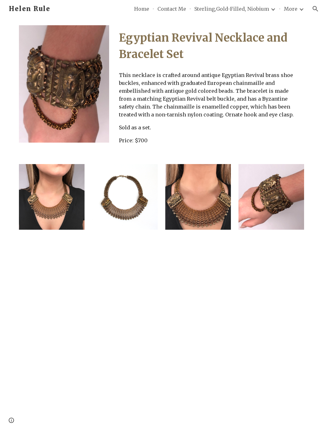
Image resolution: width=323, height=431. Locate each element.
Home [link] (141, 9)
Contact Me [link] (171, 9)
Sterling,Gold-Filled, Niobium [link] (231, 9)
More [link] (290, 9)
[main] (210, 46)
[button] (315, 8)
